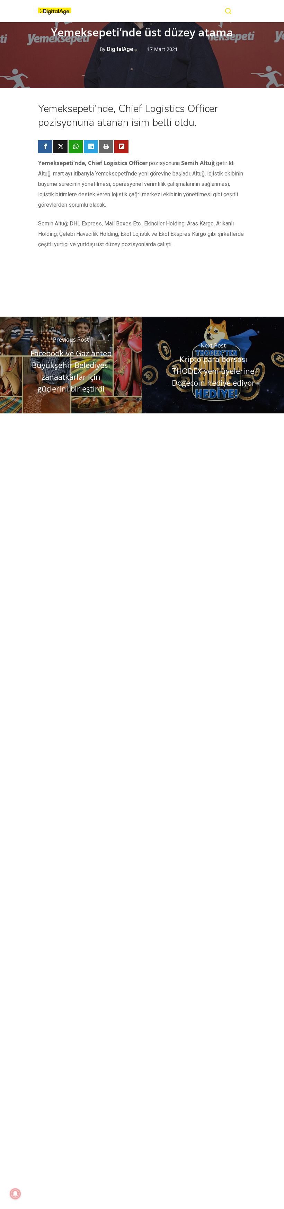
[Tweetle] (60, 146)
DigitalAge (120, 49)
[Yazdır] (106, 146)
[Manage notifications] (15, 1193)
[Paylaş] (45, 146)
